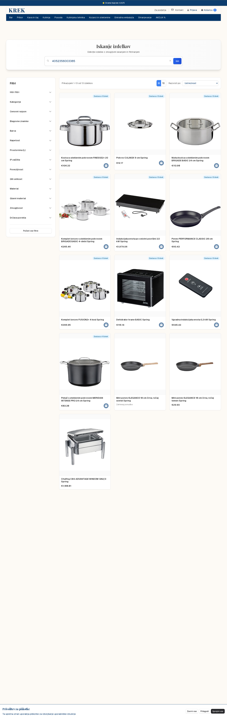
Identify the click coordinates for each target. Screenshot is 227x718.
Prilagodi (204, 711)
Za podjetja (160, 10)
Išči (177, 61)
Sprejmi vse (217, 711)
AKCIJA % (161, 17)
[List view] (163, 83)
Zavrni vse (192, 711)
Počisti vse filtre (30, 230)
